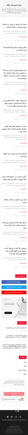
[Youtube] (7, 417)
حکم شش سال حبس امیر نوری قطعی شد (16, 328)
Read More (23, 36)
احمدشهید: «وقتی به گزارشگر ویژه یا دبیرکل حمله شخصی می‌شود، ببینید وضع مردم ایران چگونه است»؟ (15, 103)
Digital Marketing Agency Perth (14, 431)
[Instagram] (16, 417)
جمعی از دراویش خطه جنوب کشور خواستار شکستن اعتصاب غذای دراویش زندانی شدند (14, 129)
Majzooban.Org (11, 419)
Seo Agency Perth (14, 426)
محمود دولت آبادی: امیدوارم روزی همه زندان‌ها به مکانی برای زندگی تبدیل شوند (14, 225)
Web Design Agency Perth (14, 429)
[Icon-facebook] (20, 417)
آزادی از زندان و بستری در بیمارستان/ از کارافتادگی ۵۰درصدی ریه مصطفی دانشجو (16, 336)
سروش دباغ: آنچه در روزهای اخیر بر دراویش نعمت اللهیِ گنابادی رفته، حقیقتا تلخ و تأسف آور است (15, 251)
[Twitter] (11, 417)
